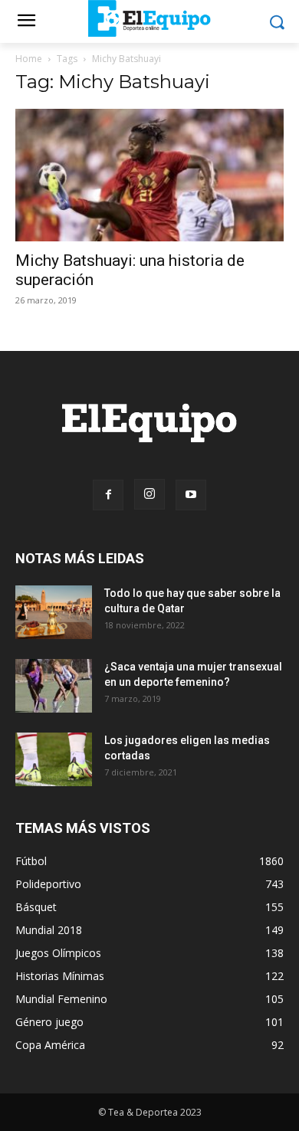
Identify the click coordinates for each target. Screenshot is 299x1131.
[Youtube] (191, 495)
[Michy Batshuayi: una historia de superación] (149, 175)
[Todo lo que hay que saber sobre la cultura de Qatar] (53, 612)
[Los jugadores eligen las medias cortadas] (53, 759)
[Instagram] (149, 494)
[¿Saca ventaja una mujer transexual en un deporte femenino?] (53, 686)
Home (28, 58)
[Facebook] (108, 495)
